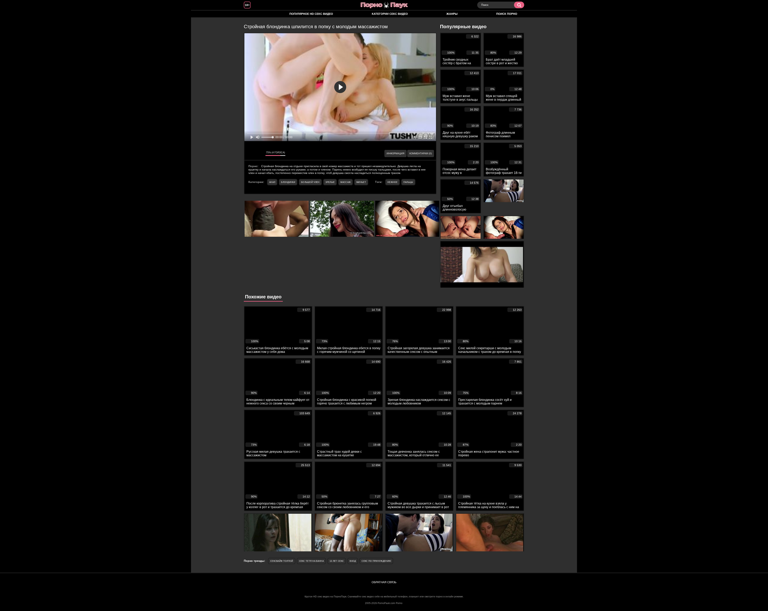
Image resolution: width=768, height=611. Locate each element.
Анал (272, 182)
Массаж (345, 182)
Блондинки (288, 182)
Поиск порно (506, 13)
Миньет (361, 182)
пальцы (408, 182)
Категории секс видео (390, 13)
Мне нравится (250, 153)
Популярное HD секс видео (311, 13)
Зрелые (330, 182)
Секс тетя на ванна (311, 561)
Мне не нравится (259, 153)
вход (353, 561)
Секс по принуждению (376, 561)
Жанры (452, 13)
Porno (399, 603)
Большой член (310, 182)
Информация (395, 153)
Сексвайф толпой (281, 561)
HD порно (251, 14)
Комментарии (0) (420, 153)
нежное (392, 182)
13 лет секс (337, 561)
